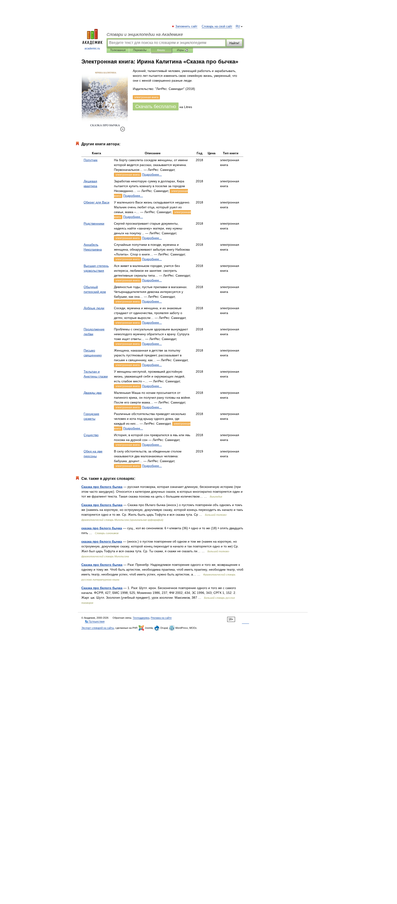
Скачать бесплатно (155, 106)
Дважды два (93, 393)
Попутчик (90, 160)
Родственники (94, 223)
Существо (91, 435)
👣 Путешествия (95, 621)
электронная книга (127, 174)
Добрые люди (94, 308)
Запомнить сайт (186, 26)
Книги (161, 50)
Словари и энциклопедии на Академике (145, 34)
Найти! (234, 43)
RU (238, 26)
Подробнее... (152, 174)
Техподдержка (141, 617)
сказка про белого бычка (101, 528)
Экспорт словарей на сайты (97, 628)
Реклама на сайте (161, 617)
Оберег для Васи (96, 202)
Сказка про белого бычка (101, 487)
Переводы (140, 50)
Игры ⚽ (182, 50)
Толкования (117, 50)
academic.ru (92, 48)
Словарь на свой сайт (217, 26)
